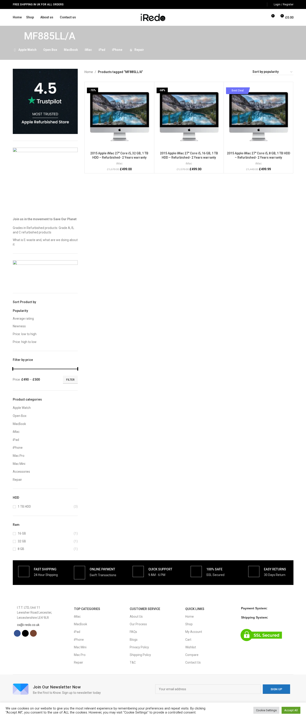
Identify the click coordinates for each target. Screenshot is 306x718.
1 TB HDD (24, 506)
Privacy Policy (139, 647)
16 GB (22, 533)
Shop (189, 624)
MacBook (19, 424)
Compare (191, 655)
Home (88, 72)
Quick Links (194, 609)
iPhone (18, 447)
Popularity (20, 311)
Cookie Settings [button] (266, 710)
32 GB (22, 541)
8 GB (21, 549)
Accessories (21, 471)
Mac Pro (18, 455)
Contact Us (193, 662)
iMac (16, 431)
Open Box (19, 416)
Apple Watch (22, 408)
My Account (193, 632)
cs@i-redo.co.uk (28, 625)
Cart (188, 639)
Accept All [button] (291, 710)
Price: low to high (25, 334)
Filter (70, 379)
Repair (17, 479)
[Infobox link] (38, 571)
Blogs (134, 639)
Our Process (138, 624)
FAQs (133, 632)
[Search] (263, 17)
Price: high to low (25, 342)
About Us (136, 616)
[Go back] (18, 36)
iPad (16, 440)
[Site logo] (153, 17)
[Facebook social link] (250, 4)
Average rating (23, 318)
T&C (133, 662)
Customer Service (145, 609)
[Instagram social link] (262, 4)
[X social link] (256, 4)
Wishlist (190, 647)
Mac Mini (19, 464)
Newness (19, 326)
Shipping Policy (140, 655)
